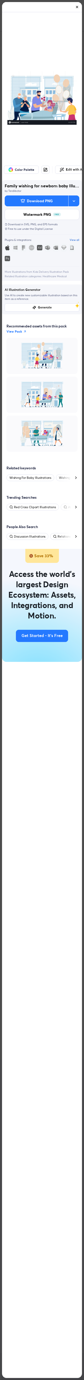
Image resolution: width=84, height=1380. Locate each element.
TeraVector (14, 191)
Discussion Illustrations (29, 536)
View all (74, 240)
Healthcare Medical (55, 276)
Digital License (44, 228)
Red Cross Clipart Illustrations (35, 507)
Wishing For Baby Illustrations (30, 478)
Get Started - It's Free (42, 636)
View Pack (14, 331)
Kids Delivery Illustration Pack (51, 271)
